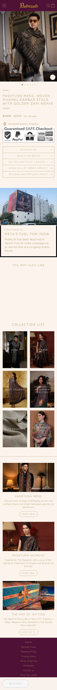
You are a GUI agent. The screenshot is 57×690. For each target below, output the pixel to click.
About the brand (28, 156)
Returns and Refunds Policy (28, 174)
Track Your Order (28, 675)
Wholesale (28, 665)
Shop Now (28, 514)
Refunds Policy (28, 647)
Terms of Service (28, 661)
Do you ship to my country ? (28, 162)
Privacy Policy (28, 656)
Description (28, 149)
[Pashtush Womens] (28, 536)
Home (6, 90)
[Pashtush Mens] (28, 477)
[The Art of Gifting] (28, 595)
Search (28, 642)
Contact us (28, 670)
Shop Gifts (28, 632)
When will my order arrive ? (28, 168)
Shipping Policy (28, 651)
